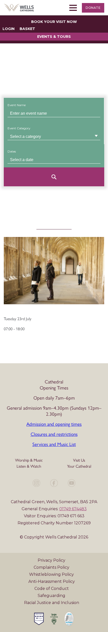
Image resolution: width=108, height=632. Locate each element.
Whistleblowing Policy (51, 574)
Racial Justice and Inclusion (51, 602)
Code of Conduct (51, 588)
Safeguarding (51, 595)
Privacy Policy (51, 560)
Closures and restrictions (54, 433)
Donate (93, 8)
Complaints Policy (51, 567)
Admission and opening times (54, 423)
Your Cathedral (79, 466)
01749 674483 (73, 508)
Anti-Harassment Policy (51, 581)
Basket (27, 28)
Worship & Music (29, 460)
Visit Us (79, 460)
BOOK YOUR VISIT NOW (54, 21)
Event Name (17, 105)
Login (9, 28)
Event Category (19, 128)
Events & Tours (54, 36)
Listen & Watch (29, 466)
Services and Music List (54, 443)
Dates (12, 151)
